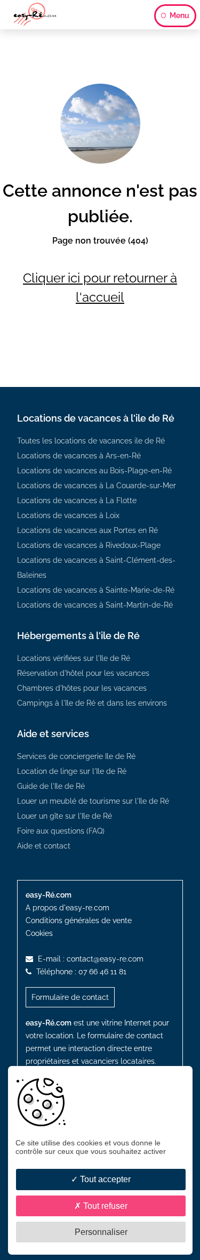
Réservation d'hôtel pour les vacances (83, 673)
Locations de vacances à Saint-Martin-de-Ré (95, 605)
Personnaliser (101, 1232)
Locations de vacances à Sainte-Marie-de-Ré (95, 590)
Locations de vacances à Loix (68, 515)
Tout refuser (104, 1205)
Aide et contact (43, 846)
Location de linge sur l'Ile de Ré (71, 771)
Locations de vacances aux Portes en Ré (87, 530)
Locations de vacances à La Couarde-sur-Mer (96, 485)
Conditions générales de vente (79, 920)
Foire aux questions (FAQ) (61, 831)
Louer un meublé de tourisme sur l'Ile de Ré (93, 801)
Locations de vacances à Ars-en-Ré (79, 455)
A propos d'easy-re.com (67, 907)
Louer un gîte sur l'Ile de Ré (64, 816)
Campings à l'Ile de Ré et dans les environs (92, 703)
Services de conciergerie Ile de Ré (76, 756)
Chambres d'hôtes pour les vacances (82, 688)
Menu (178, 15)
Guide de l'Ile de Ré (51, 786)
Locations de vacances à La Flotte (77, 500)
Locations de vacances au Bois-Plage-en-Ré (94, 470)
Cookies (39, 933)
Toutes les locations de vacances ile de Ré (91, 441)
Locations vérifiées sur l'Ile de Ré (73, 658)
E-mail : (89, 959)
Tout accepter (104, 1179)
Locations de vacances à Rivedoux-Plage (89, 545)
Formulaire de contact (70, 997)
